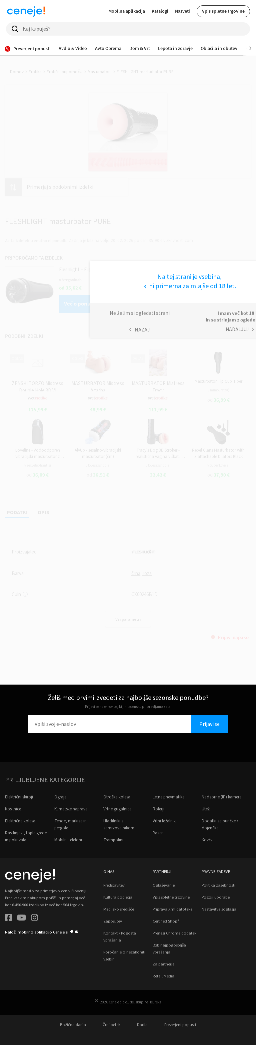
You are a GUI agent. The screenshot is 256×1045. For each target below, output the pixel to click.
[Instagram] (34, 919)
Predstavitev (114, 885)
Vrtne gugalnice (117, 809)
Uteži (206, 809)
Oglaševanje (164, 885)
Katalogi (160, 11)
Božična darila (73, 1025)
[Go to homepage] (26, 11)
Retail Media (163, 976)
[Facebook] (8, 919)
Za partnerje (163, 964)
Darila (142, 1025)
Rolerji (158, 809)
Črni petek (111, 1025)
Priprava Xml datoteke (172, 909)
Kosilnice (13, 809)
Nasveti (182, 11)
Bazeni (159, 833)
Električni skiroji (19, 797)
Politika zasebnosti (218, 885)
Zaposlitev (112, 921)
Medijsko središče (118, 909)
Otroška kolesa (116, 797)
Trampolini (113, 840)
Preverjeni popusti (180, 1025)
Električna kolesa (20, 821)
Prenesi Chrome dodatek (174, 933)
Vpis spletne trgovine (223, 11)
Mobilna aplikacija (126, 11)
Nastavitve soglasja (219, 909)
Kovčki (208, 840)
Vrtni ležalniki (165, 821)
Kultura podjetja (117, 897)
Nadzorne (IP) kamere (221, 797)
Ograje (60, 797)
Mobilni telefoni (68, 840)
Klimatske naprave (70, 809)
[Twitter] (21, 919)
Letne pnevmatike (168, 797)
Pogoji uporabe (216, 897)
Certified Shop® (166, 921)
